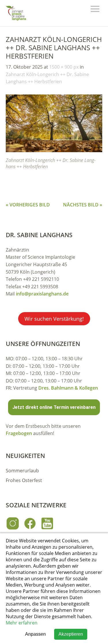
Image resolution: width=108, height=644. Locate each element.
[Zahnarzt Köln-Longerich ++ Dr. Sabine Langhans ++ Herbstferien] (54, 150)
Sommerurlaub (22, 470)
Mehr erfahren (21, 623)
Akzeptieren (70, 634)
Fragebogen (19, 433)
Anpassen (35, 634)
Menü (95, 9)
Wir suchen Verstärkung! (54, 318)
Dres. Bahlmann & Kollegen (68, 388)
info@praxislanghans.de (42, 294)
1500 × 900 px (64, 67)
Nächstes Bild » (82, 205)
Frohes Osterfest (24, 480)
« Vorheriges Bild (28, 205)
